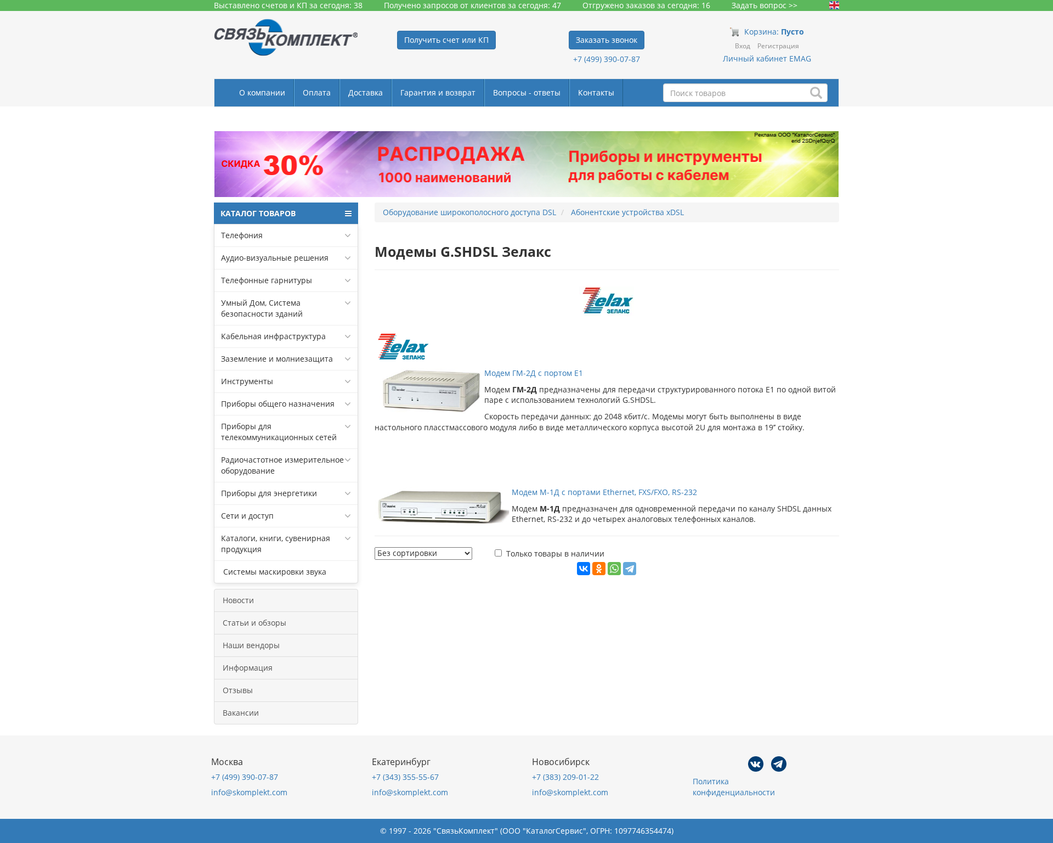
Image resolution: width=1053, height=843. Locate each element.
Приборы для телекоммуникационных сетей (279, 431)
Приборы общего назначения (278, 403)
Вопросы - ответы (527, 92)
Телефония (242, 235)
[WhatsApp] (614, 568)
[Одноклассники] (598, 568)
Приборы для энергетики (269, 493)
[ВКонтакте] (583, 568)
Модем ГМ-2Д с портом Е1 (533, 373)
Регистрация (778, 45)
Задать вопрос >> (764, 5)
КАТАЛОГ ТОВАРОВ (258, 213)
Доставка (365, 92)
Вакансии (241, 712)
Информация (248, 667)
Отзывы (238, 690)
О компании (262, 92)
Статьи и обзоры (254, 622)
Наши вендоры (251, 645)
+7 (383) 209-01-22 (565, 777)
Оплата (317, 92)
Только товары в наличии (555, 553)
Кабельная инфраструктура (273, 336)
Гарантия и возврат (437, 92)
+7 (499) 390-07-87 (606, 59)
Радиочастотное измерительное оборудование (282, 465)
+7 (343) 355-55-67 (405, 777)
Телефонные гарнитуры (266, 280)
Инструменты (247, 381)
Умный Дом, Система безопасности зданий (262, 308)
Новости (238, 600)
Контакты (596, 92)
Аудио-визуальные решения (275, 257)
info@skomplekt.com (249, 792)
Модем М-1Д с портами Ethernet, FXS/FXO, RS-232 (604, 492)
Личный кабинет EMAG (767, 58)
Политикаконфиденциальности (734, 786)
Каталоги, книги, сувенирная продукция (275, 543)
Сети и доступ (247, 515)
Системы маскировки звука (273, 571)
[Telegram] (629, 568)
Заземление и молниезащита (277, 358)
